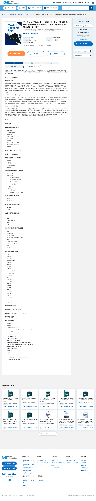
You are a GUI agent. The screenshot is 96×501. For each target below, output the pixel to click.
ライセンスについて (82, 39)
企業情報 (83, 456)
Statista (25, 482)
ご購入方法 (55, 465)
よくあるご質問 (55, 468)
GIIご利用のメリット (27, 473)
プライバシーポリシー (13, 495)
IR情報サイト (85, 470)
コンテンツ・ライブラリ (87, 473)
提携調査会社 (85, 468)
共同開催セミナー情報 (72, 463)
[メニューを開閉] (93, 2)
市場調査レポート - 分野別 (28, 461)
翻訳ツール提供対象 (46, 46)
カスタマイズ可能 (30, 46)
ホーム (5, 14)
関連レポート (32, 67)
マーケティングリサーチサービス (42, 463)
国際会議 (41, 480)
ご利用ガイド (55, 456)
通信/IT (26, 14)
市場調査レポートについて (16, 14)
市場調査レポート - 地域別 (28, 465)
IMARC (31, 38)
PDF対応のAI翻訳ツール (58, 463)
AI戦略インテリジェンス (28, 480)
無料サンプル (55, 460)
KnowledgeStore (27, 487)
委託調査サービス (41, 460)
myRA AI (25, 485)
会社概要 (84, 460)
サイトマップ (4, 495)
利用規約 (21, 495)
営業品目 (84, 463)
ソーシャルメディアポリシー (30, 495)
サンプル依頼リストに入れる (11, 406)
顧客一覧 (84, 465)
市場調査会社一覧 (27, 470)
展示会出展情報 (71, 460)
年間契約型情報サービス (28, 468)
